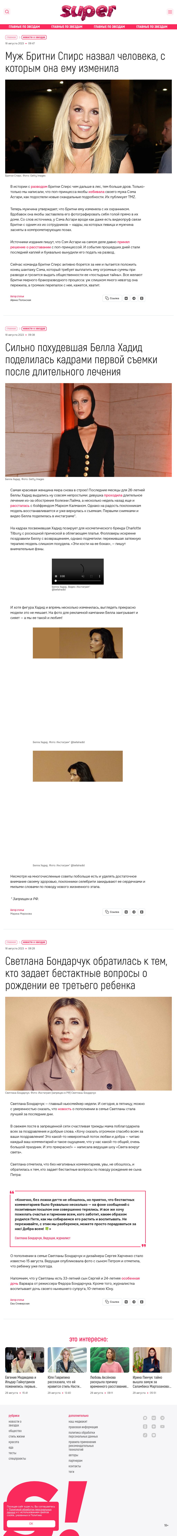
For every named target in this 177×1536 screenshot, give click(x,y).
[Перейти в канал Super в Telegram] (162, 1417)
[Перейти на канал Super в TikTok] (145, 1435)
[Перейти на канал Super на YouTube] (162, 1426)
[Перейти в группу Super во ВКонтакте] (153, 1417)
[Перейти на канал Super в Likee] (153, 1435)
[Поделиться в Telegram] (134, 298)
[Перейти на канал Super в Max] (145, 1417)
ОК (31, 1523)
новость (65, 1109)
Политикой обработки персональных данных (29, 1511)
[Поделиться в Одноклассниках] (141, 298)
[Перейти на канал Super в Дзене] (153, 1426)
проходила (113, 495)
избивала (96, 192)
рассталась (20, 506)
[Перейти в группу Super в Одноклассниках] (145, 1426)
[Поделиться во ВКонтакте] (126, 298)
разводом (39, 186)
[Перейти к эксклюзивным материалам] (88, 26)
